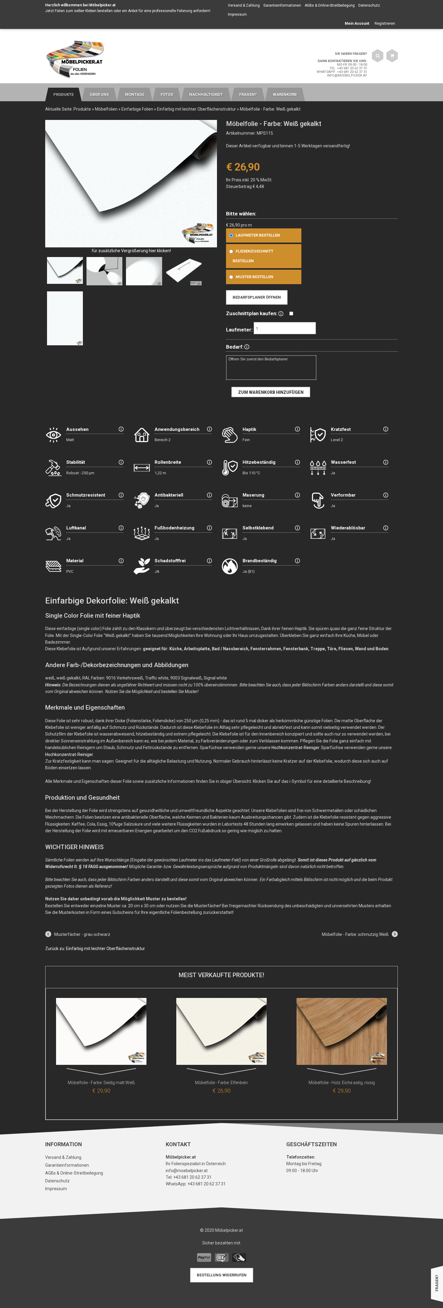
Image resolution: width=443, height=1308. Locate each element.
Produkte (82, 109)
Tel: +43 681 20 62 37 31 (348, 68)
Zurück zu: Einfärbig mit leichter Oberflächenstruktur (95, 948)
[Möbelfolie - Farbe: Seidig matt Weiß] (101, 1032)
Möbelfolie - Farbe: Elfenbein (221, 1082)
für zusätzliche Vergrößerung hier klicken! (131, 250)
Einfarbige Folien (137, 109)
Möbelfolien (106, 109)
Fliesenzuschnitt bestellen (253, 256)
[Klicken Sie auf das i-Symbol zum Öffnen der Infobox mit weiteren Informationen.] (280, 313)
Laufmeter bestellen (258, 235)
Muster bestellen (254, 276)
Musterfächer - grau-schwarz (82, 934)
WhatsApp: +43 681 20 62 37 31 (342, 72)
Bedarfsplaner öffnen (257, 297)
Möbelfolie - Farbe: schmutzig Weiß (355, 934)
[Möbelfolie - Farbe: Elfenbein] (221, 1032)
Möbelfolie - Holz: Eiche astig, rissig (342, 1082)
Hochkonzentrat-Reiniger (295, 747)
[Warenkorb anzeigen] (392, 55)
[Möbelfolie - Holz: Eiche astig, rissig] (342, 1032)
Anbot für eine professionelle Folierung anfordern (168, 11)
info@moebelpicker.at (347, 75)
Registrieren (385, 23)
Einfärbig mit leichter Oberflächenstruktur (196, 109)
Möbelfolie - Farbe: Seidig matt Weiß (101, 1082)
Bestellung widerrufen (222, 1275)
